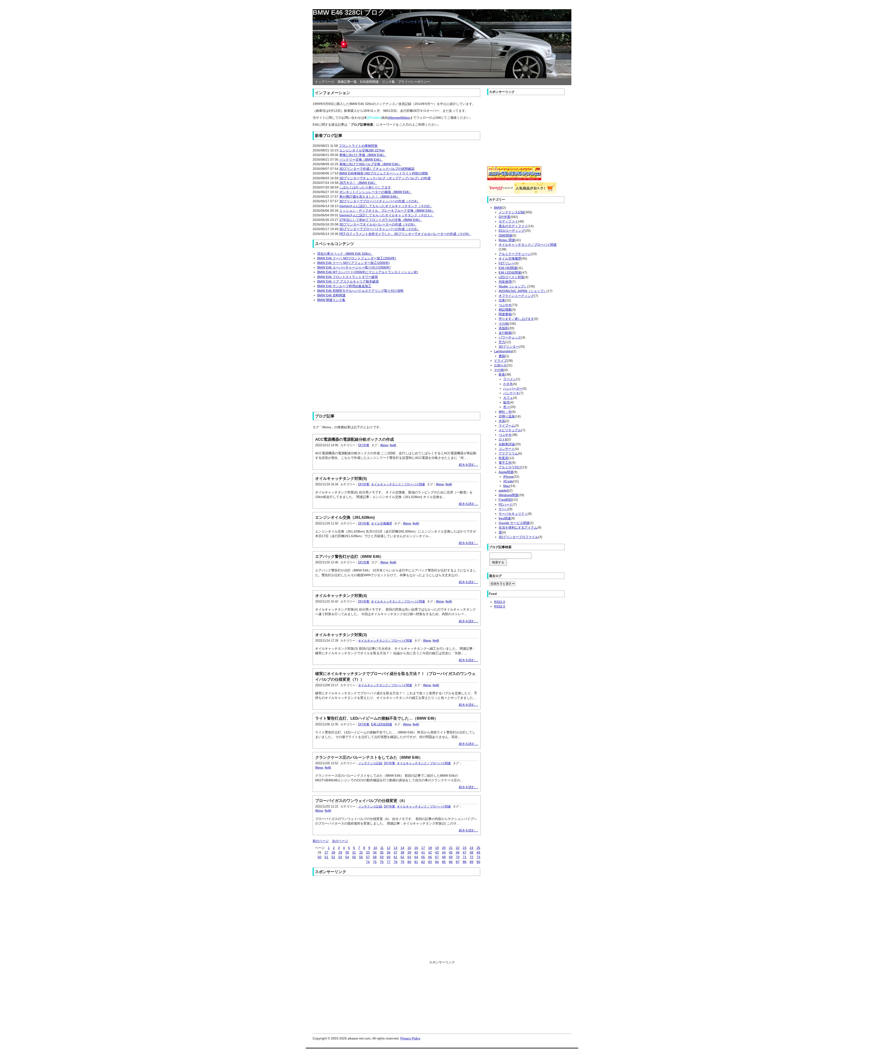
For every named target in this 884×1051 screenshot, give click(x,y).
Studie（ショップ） (513, 286)
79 (402, 862)
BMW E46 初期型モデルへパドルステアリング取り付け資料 (360, 290)
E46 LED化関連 (381, 724)
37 (395, 852)
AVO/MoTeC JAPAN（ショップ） (523, 291)
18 (430, 848)
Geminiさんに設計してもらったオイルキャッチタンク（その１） (386, 215)
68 (444, 857)
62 (402, 857)
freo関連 (505, 518)
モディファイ (508, 221)
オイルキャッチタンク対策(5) (341, 478)
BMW (498, 207)
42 (430, 852)
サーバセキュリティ (513, 513)
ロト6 (503, 439)
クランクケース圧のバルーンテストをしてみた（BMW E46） (369, 757)
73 (478, 857)
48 (471, 852)
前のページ (321, 841)
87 (457, 862)
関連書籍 (505, 314)
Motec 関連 (507, 240)
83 (430, 862)
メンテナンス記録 (370, 763)
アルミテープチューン (515, 254)
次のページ (340, 841)
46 (457, 852)
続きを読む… (468, 464)
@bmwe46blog (399, 117)
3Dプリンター (509, 346)
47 (464, 852)
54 (347, 857)
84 (437, 862)
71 (464, 857)
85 (444, 862)
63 (409, 857)
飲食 (502, 374)
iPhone (508, 476)
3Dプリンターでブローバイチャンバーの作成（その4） (379, 201)
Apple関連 (506, 472)
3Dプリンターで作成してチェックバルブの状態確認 (376, 169)
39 (409, 852)
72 (471, 857)
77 (388, 862)
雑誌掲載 (505, 309)
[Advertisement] (396, 355)
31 (354, 852)
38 (402, 852)
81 (416, 862)
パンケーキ (511, 393)
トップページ (324, 82)
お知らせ (500, 365)
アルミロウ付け (510, 467)
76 (382, 862)
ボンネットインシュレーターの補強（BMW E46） (375, 192)
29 (340, 852)
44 (444, 852)
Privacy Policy (410, 1038)
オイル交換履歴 (381, 523)
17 (423, 848)
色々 (506, 407)
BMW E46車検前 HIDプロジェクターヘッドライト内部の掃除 (383, 173)
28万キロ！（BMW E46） (358, 183)
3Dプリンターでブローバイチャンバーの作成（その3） (379, 229)
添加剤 (503, 328)
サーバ (503, 509)
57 (368, 857)
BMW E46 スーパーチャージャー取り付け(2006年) (354, 267)
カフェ (508, 398)
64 (416, 857)
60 (388, 857)
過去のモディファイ (513, 226)
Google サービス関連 (514, 523)
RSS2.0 (499, 606)
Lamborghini (503, 351)
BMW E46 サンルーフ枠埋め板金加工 (344, 286)
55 (354, 857)
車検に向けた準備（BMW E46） (362, 155)
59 (382, 857)
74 (368, 862)
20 (444, 848)
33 (368, 852)
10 (375, 848)
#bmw (384, 445)
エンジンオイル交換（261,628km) (345, 517)
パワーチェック (510, 337)
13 (395, 848)
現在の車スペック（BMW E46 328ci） (345, 253)
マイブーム (507, 425)
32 (361, 852)
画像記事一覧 (347, 82)
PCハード (506, 504)
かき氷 (508, 384)
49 (478, 852)
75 (375, 862)
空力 (502, 342)
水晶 (502, 421)
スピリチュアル (510, 430)
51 (326, 857)
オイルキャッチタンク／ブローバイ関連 (398, 484)
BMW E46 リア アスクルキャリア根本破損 (348, 281)
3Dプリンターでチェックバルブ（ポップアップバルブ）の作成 (384, 178)
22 (457, 848)
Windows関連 (508, 495)
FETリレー (507, 263)
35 (382, 852)
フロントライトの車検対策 (358, 146)
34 (375, 852)
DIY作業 (363, 445)
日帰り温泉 (507, 416)
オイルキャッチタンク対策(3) (341, 634)
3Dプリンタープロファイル (518, 537)
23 (464, 848)
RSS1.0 (499, 602)
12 (388, 848)
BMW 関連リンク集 (331, 300)
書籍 (502, 356)
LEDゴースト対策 (511, 277)
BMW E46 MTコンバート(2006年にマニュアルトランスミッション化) (367, 272)
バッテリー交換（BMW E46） (361, 159)
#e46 (393, 445)
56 (361, 857)
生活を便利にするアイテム (518, 527)
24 (471, 848)
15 (409, 848)
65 (423, 857)
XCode (508, 481)
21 (451, 848)
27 (326, 852)
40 (416, 852)
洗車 (502, 300)
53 (340, 857)
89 (471, 862)
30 (347, 852)
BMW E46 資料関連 (331, 295)
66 (430, 857)
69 (451, 857)
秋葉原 (503, 458)
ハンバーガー (513, 388)
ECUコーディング (512, 230)
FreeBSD (505, 499)
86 (451, 862)
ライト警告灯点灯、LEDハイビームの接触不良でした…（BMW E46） (376, 718)
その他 (503, 323)
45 (451, 852)
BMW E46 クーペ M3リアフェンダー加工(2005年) (353, 263)
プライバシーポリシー (414, 82)
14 (402, 848)
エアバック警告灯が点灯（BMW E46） (349, 556)
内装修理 (505, 282)
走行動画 (505, 333)
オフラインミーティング (516, 296)
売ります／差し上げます (516, 319)
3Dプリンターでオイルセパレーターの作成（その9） (377, 224)
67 (437, 857)
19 (437, 848)
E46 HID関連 (508, 268)
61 (395, 857)
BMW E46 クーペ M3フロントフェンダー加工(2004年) (356, 258)
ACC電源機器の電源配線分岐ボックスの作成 (354, 439)
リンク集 (388, 82)
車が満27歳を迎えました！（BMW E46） (369, 196)
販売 (506, 402)
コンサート (507, 449)
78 (395, 862)
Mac (506, 486)
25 (478, 848)
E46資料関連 (369, 82)
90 (478, 862)
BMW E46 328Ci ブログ (349, 12)
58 (375, 857)
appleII (504, 490)
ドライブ (500, 360)
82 (423, 862)
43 (437, 852)
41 (423, 852)
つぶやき (505, 305)
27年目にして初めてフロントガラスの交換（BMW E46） (380, 220)
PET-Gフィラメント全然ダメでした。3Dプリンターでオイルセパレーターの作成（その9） (405, 234)
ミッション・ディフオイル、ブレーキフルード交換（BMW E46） (386, 210)
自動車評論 (507, 444)
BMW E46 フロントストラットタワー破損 (347, 277)
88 (464, 862)
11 (382, 848)
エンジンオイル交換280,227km (362, 150)
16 (416, 848)
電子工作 (505, 462)
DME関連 (505, 235)
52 (333, 857)
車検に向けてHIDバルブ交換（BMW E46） (370, 164)
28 (333, 852)
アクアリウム (508, 453)
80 (409, 862)
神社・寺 (505, 412)
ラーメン (509, 379)
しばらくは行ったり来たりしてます (365, 187)
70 (457, 857)
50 (319, 857)
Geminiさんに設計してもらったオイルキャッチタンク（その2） (385, 206)
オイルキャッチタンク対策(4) (341, 595)
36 (388, 852)
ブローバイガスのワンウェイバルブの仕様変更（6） (361, 800)
